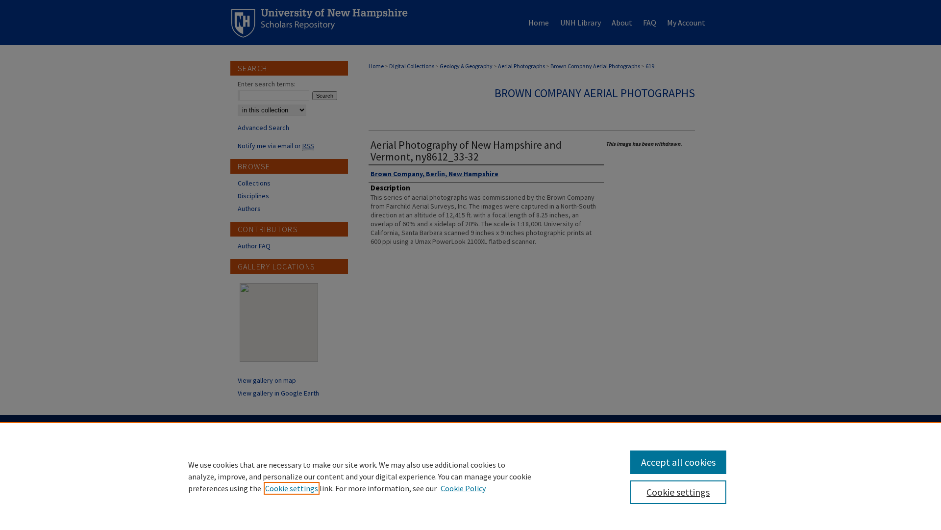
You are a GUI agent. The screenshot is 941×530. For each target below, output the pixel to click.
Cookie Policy (463, 488)
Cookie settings (291, 488)
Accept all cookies (678, 462)
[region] (470, 476)
